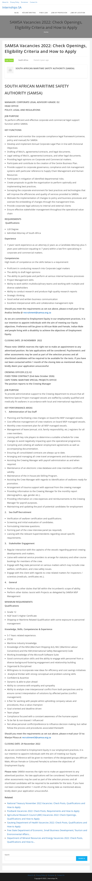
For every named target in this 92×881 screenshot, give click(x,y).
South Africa (23, 60)
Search (7, 855)
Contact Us (33, 2)
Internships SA (11, 7)
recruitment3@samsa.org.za (36, 737)
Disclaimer (24, 2)
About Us (5, 2)
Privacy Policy (14, 2)
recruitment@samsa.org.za (37, 312)
